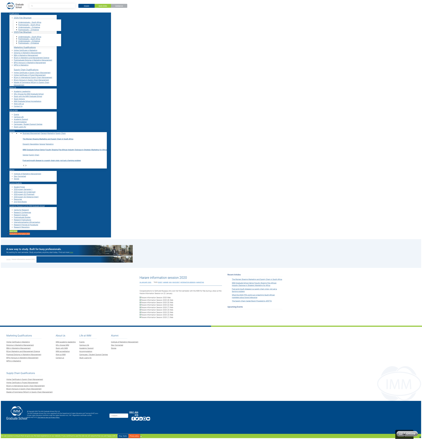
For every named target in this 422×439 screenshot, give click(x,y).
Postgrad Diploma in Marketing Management (23, 354)
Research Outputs (21, 215)
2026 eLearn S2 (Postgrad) (24, 194)
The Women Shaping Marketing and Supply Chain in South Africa (48, 139)
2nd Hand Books (20, 201)
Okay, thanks (123, 436)
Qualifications (14, 14)
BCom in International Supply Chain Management (33, 77)
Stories (16, 178)
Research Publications (22, 220)
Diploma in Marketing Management (27, 53)
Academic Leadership (22, 91)
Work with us (19, 103)
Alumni (11, 170)
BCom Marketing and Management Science (23, 351)
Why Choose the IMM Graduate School (29, 94)
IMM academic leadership (66, 342)
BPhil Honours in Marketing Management (30, 62)
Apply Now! (13, 231)
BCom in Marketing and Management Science (31, 57)
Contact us (60, 358)
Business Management (31, 133)
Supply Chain (60, 133)
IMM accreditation (63, 351)
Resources (18, 199)
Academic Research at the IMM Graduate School (27, 206)
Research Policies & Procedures (26, 225)
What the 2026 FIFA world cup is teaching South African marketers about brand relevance (253, 296)
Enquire (86, 6)
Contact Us (119, 6)
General (44, 133)
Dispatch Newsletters (31, 144)
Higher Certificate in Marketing (25, 50)
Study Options (19, 99)
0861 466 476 (133, 413)
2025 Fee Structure (22, 32)
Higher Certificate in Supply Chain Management (32, 72)
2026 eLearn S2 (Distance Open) (26, 197)
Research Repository (22, 227)
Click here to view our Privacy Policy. (48, 417)
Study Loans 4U (20, 127)
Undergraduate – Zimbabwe (29, 27)
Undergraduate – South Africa (29, 22)
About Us (12, 87)
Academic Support (21, 119)
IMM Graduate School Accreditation (27, 101)
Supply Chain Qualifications (26, 70)
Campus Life (19, 117)
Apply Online (103, 6)
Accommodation (20, 122)
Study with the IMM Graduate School (28, 96)
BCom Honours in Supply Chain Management (31, 80)
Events (16, 114)
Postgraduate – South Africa (29, 25)
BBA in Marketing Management (26, 55)
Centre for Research (21, 210)
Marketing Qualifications (25, 47)
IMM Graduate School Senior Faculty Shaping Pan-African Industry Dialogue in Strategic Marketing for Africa (65, 149)
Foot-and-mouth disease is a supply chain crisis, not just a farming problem (52, 160)
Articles (12, 131)
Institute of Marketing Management (27, 174)
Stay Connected (20, 176)
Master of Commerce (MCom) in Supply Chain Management (29, 392)
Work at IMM (61, 354)
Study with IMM (62, 348)
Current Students (15, 183)
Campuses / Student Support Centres (28, 124)
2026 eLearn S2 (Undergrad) (24, 192)
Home (8, 259)
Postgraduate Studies (22, 217)
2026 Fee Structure (22, 18)
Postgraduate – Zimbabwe (28, 29)
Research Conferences (22, 212)
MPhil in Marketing (21, 65)
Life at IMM (13, 110)
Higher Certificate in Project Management (30, 75)
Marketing (51, 133)
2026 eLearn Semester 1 (23, 189)
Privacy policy (134, 436)
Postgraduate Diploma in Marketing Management (33, 60)
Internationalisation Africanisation (27, 222)
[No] (141, 436)
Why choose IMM (62, 345)
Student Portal (19, 187)
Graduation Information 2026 (19, 234)
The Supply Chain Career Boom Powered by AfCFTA (252, 301)
